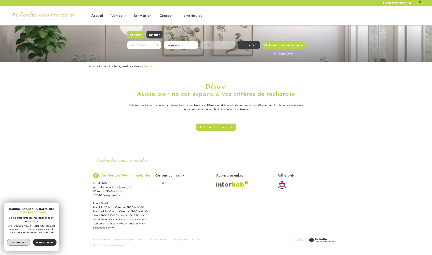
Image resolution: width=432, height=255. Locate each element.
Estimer (154, 34)
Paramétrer (18, 242)
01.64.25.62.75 (102, 183)
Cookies (196, 239)
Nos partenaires (101, 239)
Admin (141, 239)
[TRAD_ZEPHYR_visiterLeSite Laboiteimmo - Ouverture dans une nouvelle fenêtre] (322, 240)
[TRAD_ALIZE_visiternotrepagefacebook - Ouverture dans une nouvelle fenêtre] (156, 183)
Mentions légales (124, 239)
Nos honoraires (158, 239)
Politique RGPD (179, 239)
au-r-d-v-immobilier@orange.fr (112, 187)
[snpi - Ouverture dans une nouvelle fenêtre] (282, 185)
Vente (137, 66)
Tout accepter (45, 242)
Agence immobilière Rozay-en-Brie (110, 66)
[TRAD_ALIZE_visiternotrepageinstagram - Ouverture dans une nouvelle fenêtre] (162, 183)
